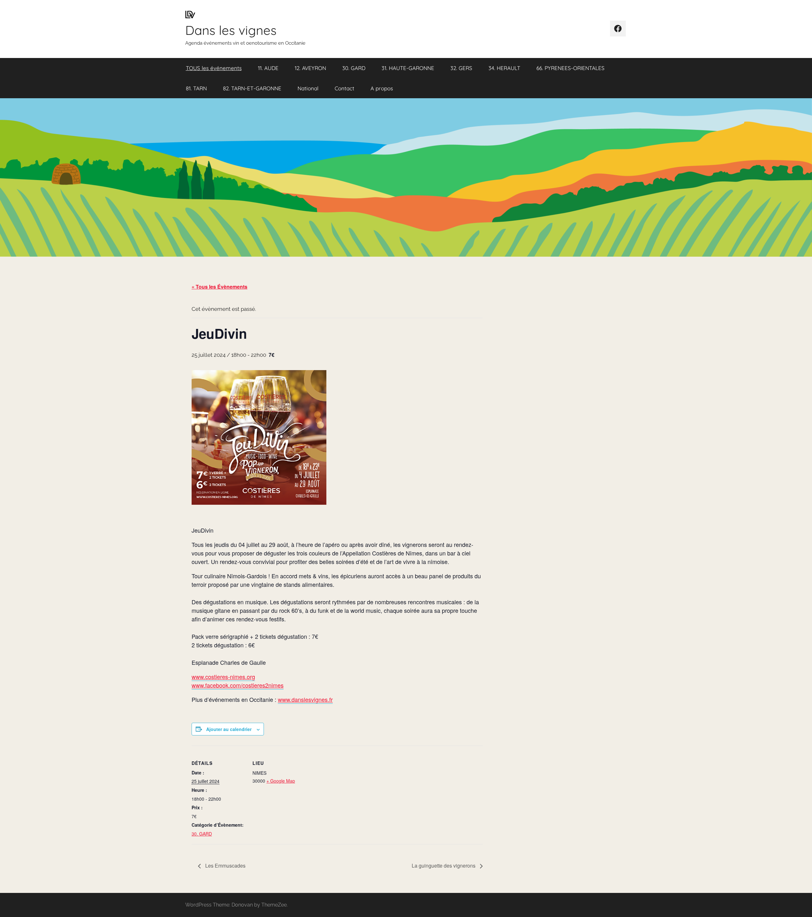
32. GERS (461, 68)
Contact (344, 88)
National (308, 88)
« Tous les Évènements (219, 286)
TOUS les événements (214, 68)
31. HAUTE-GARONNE (408, 68)
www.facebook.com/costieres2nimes (238, 685)
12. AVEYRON (310, 68)
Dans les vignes (231, 30)
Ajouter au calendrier (229, 729)
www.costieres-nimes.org (223, 676)
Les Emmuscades (225, 865)
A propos (381, 88)
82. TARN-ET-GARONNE (252, 88)
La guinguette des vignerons (444, 865)
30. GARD (353, 68)
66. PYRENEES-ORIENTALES (570, 68)
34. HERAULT (504, 68)
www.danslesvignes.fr (305, 699)
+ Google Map (280, 781)
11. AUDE (268, 68)
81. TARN (196, 88)
